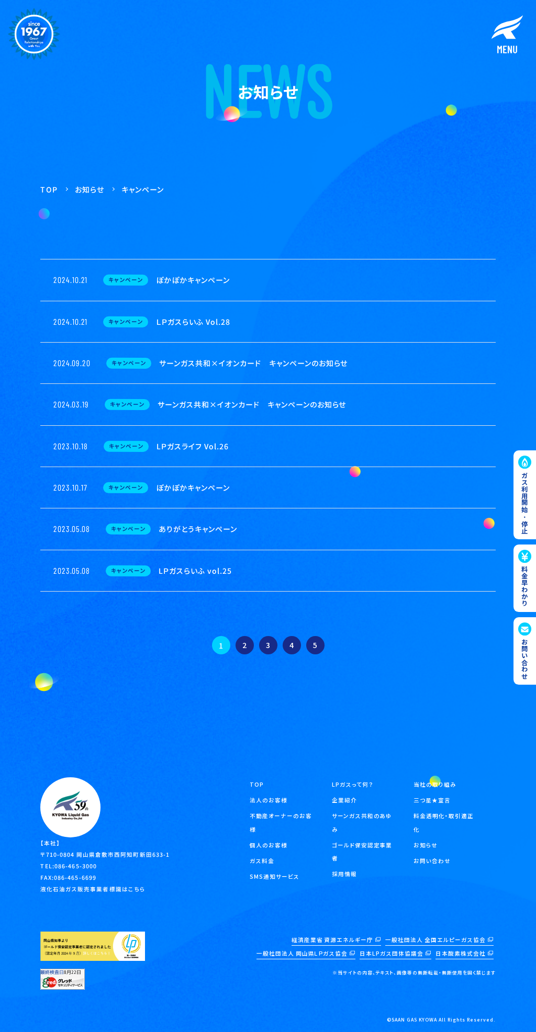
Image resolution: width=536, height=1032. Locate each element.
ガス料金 (262, 861)
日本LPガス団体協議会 (391, 953)
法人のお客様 (268, 800)
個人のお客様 (268, 845)
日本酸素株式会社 (461, 953)
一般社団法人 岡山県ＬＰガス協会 (302, 953)
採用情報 (344, 874)
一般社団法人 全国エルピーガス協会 (435, 940)
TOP (257, 784)
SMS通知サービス (274, 876)
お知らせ (426, 845)
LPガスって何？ (352, 784)
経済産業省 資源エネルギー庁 (333, 940)
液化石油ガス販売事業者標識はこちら (93, 889)
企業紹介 (344, 800)
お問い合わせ (432, 861)
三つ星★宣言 (432, 800)
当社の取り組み (435, 784)
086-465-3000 (75, 866)
